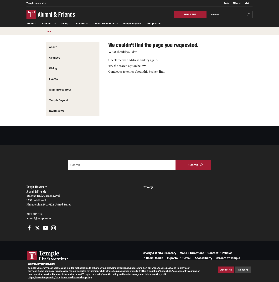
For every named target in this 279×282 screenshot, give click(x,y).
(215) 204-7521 (35, 213)
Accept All (226, 269)
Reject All (243, 269)
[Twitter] (37, 228)
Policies (227, 253)
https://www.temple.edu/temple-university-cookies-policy (60, 277)
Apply (226, 3)
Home (49, 31)
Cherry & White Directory (159, 253)
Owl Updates (153, 23)
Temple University (36, 3)
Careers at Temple (228, 258)
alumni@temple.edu (38, 218)
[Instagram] (53, 228)
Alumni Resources (103, 23)
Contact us (115, 71)
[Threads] (61, 228)
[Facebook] (29, 228)
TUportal (237, 3)
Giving (64, 23)
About (30, 23)
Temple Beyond (132, 23)
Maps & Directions (192, 253)
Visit (247, 3)
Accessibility (203, 258)
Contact (212, 253)
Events (80, 23)
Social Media (154, 258)
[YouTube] (45, 228)
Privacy (148, 187)
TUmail (186, 258)
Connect (47, 23)
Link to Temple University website (47, 257)
